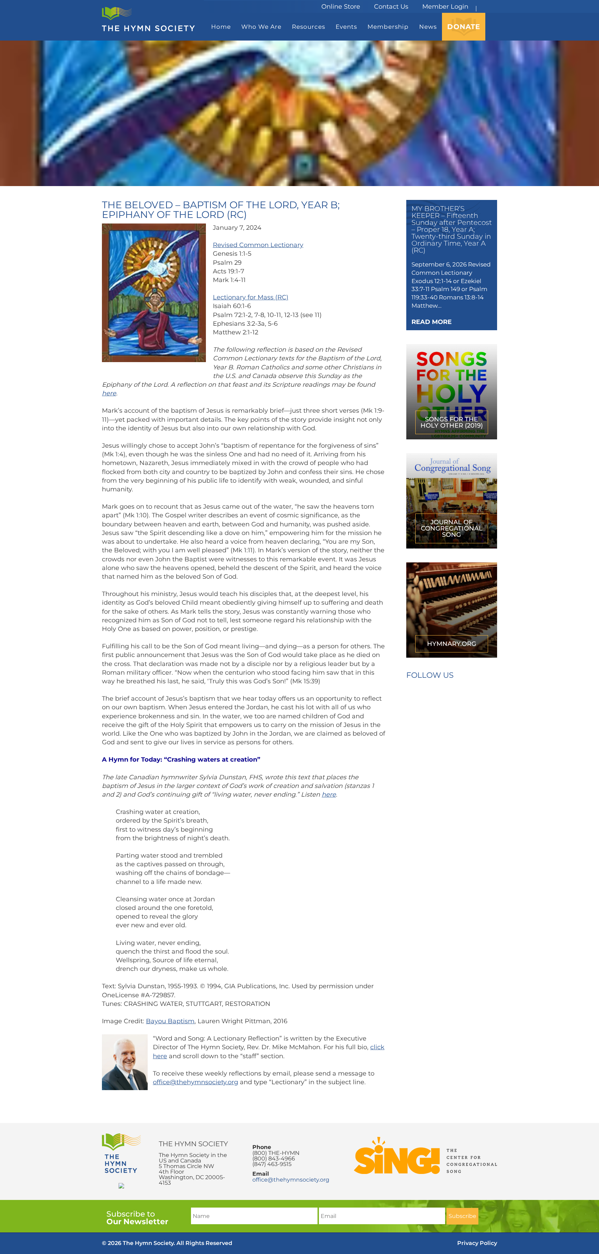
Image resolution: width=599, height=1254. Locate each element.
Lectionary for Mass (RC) (250, 297)
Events (346, 26)
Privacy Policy (477, 1243)
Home (221, 26)
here (109, 393)
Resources (308, 26)
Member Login (445, 6)
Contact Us (391, 6)
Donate (463, 27)
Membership (388, 26)
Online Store (340, 6)
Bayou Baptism (170, 1021)
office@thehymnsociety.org (195, 1082)
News (428, 26)
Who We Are (261, 26)
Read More (431, 322)
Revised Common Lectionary (258, 245)
